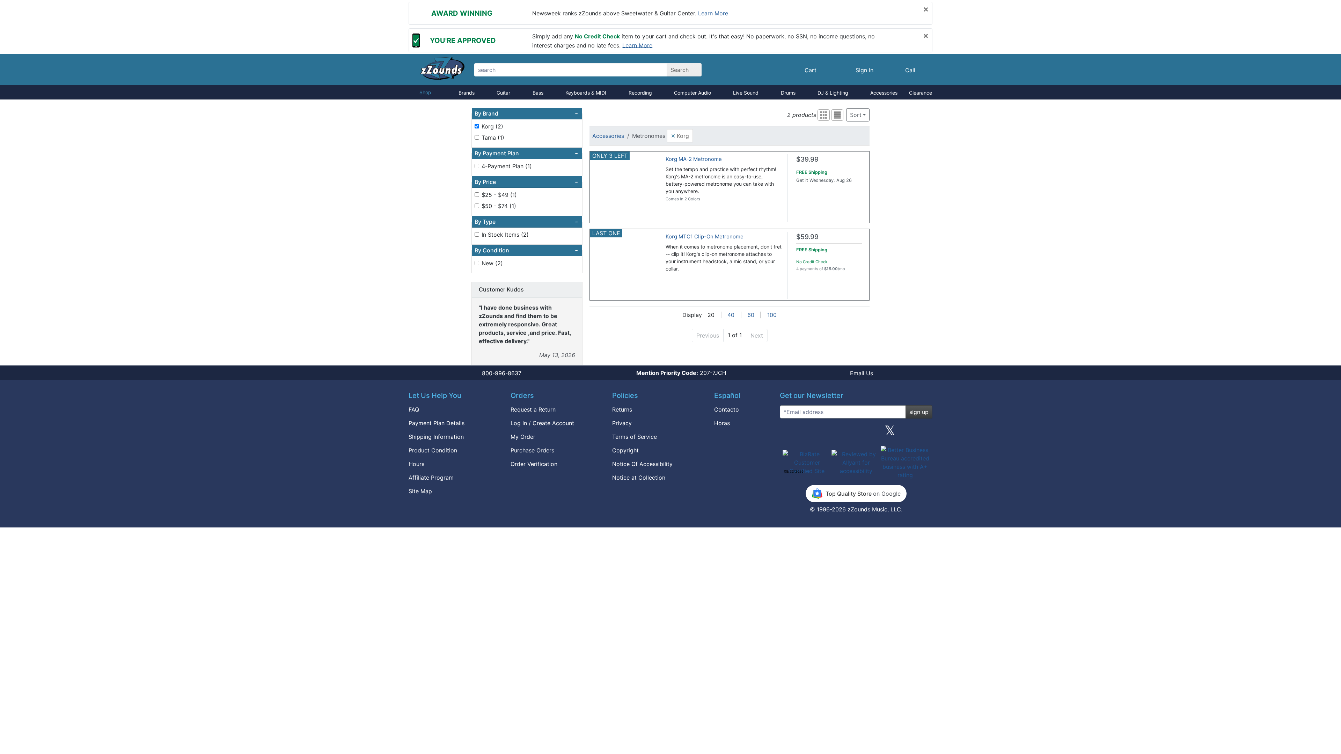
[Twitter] (890, 433)
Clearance (920, 93)
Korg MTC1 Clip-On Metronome (704, 236)
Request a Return (533, 409)
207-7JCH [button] (681, 372)
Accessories (883, 93)
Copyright (625, 450)
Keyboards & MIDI (585, 93)
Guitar (503, 93)
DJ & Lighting (833, 93)
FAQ (414, 409)
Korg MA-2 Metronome (694, 159)
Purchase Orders (532, 450)
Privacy (622, 423)
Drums (788, 93)
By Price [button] (526, 182)
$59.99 (807, 237)
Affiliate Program (431, 477)
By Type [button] (526, 221)
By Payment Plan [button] (526, 153)
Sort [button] (856, 114)
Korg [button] (680, 135)
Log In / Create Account (542, 423)
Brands (467, 93)
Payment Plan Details (436, 423)
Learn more (713, 13)
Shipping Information (436, 436)
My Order (523, 436)
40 (730, 314)
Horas (722, 423)
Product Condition (433, 450)
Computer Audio (692, 93)
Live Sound (746, 93)
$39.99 (807, 159)
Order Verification (534, 463)
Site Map (420, 491)
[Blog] (788, 433)
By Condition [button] (526, 250)
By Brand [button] (526, 113)
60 (750, 314)
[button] (824, 115)
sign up (919, 411)
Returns (622, 409)
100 (772, 314)
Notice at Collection (638, 477)
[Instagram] (856, 433)
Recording (640, 93)
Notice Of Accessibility (642, 463)
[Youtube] (924, 433)
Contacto (726, 409)
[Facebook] (821, 433)
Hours (416, 463)
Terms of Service (634, 436)
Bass (538, 93)
